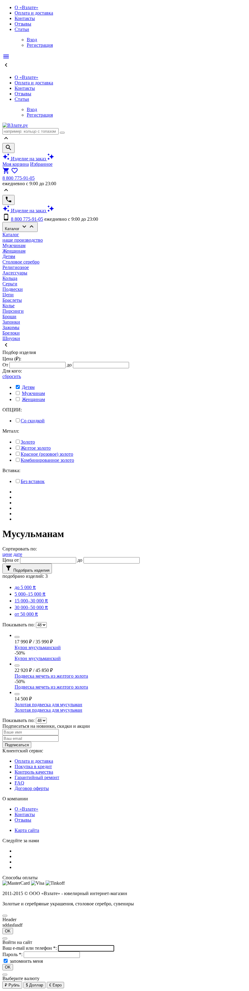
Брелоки (11, 332)
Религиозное (15, 267)
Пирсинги (13, 311)
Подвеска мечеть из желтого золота (51, 676)
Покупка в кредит (33, 766)
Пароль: (13, 954)
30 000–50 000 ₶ (31, 607)
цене (7, 554)
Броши (9, 316)
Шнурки (11, 338)
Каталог (20, 227)
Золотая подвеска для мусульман (48, 704)
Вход (32, 39)
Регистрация (40, 45)
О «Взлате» (26, 7)
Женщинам (14, 251)
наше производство (22, 240)
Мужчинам (14, 245)
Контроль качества (34, 772)
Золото (28, 441)
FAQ (19, 782)
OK (8, 931)
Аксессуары (14, 272)
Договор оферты (32, 788)
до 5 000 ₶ (25, 587)
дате (17, 554)
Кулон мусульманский (38, 647)
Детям (8, 256)
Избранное (41, 164)
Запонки (11, 322)
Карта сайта (27, 830)
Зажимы (10, 327)
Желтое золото (36, 448)
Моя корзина (15, 164)
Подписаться (17, 745)
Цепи (8, 294)
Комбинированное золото (47, 460)
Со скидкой (33, 420)
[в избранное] (17, 637)
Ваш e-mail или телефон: (30, 948)
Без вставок (33, 481)
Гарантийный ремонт (37, 777)
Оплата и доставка (34, 12)
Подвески (12, 289)
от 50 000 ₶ (26, 614)
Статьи (22, 29)
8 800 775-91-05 (18, 178)
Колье (8, 305)
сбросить (11, 376)
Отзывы (23, 23)
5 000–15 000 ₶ (30, 594)
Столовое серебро (20, 261)
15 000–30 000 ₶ (31, 600)
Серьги (9, 283)
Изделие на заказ (28, 158)
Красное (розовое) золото (47, 454)
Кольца (9, 278)
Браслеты (12, 300)
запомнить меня (26, 961)
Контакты (25, 18)
